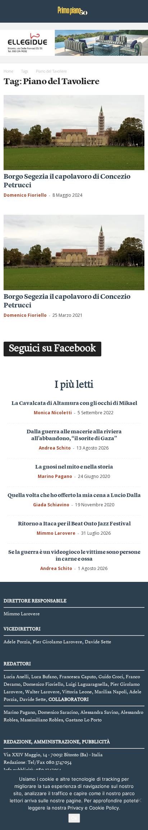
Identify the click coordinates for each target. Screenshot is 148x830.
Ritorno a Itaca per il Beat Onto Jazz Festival (74, 524)
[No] (139, 800)
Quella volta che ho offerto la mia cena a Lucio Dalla (74, 495)
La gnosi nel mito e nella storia (74, 467)
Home (8, 71)
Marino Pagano (55, 476)
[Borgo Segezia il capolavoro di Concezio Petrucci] (74, 132)
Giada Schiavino (51, 505)
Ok (74, 818)
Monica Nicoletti (53, 413)
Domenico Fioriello (25, 195)
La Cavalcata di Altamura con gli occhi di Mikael (74, 403)
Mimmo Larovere (56, 533)
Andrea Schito (55, 448)
